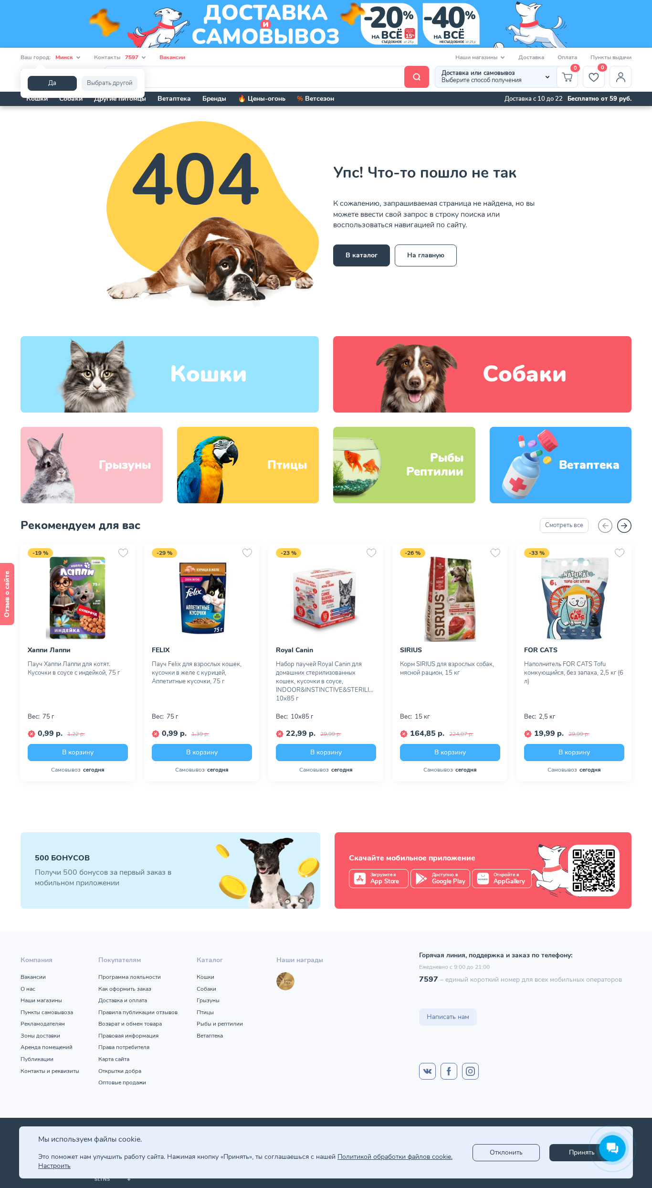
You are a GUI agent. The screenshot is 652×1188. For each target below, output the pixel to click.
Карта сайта (113, 1059)
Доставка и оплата (122, 1000)
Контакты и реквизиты (50, 1071)
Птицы (205, 1012)
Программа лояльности (129, 977)
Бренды (214, 98)
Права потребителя (123, 1047)
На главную (425, 255)
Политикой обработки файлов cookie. (394, 1156)
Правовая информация (128, 1036)
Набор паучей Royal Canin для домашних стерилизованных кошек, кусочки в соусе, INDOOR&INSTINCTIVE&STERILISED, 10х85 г (326, 681)
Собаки (71, 98)
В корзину (78, 751)
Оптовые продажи (122, 1082)
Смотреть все (564, 525)
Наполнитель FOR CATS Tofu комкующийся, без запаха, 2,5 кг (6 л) (573, 673)
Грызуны (208, 1000)
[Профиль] (620, 77)
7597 (428, 979)
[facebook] (449, 1071)
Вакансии (172, 57)
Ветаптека (174, 98)
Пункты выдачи (610, 57)
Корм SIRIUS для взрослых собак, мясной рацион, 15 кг (447, 668)
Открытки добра (119, 1071)
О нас (28, 989)
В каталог (362, 255)
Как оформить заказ (124, 989)
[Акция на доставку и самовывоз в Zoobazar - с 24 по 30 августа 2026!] (326, 24)
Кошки (37, 98)
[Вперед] (624, 526)
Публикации (37, 1059)
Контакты (116, 57)
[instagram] (470, 1071)
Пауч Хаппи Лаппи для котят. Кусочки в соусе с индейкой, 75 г (74, 668)
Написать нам (448, 1016)
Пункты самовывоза (47, 1012)
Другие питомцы (120, 98)
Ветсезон (315, 98)
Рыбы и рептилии (220, 1024)
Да (52, 83)
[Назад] (605, 526)
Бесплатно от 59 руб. (599, 99)
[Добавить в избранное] (123, 553)
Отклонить (506, 1152)
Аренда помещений (47, 1047)
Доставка (531, 57)
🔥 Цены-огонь (261, 98)
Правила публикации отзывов (138, 1012)
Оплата (567, 57)
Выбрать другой (109, 83)
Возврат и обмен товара (130, 1024)
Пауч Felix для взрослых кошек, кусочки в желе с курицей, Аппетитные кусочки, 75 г (197, 673)
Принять (582, 1152)
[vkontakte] (427, 1071)
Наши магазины (41, 1000)
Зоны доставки (40, 1036)
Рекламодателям (43, 1024)
